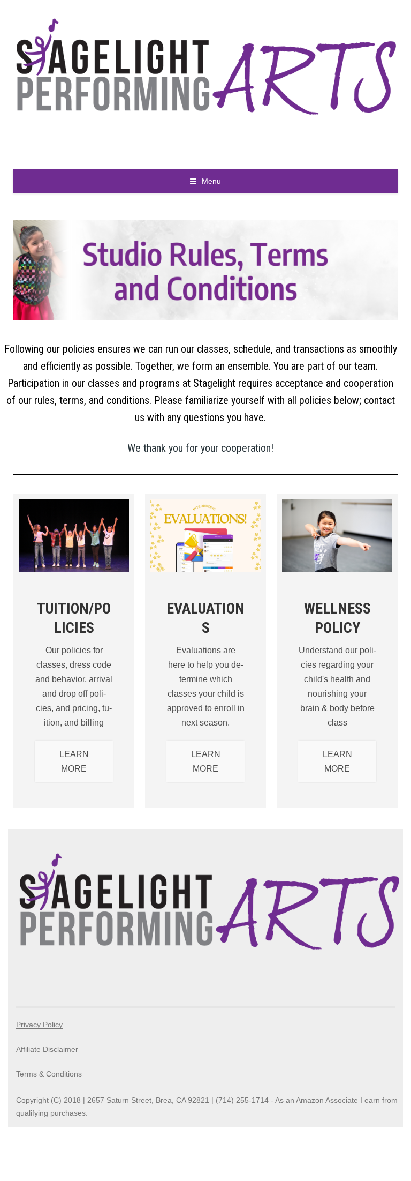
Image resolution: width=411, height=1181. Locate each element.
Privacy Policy (39, 1024)
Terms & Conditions (49, 1074)
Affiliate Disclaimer (47, 1049)
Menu (211, 181)
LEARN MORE (74, 761)
